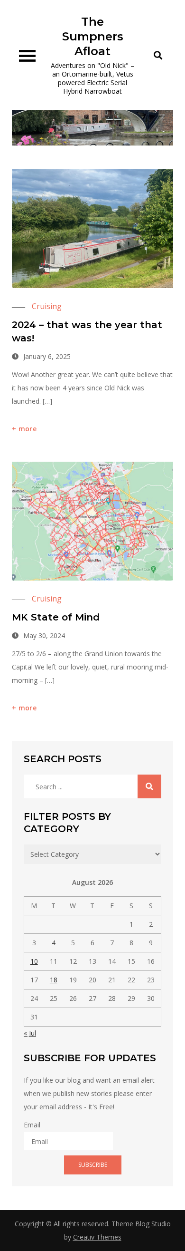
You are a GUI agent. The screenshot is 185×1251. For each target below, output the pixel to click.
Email (32, 1124)
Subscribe (92, 1165)
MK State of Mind (56, 617)
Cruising (47, 306)
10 (34, 961)
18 (53, 979)
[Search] (149, 786)
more (27, 428)
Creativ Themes (97, 1236)
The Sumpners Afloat (92, 36)
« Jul (30, 1033)
